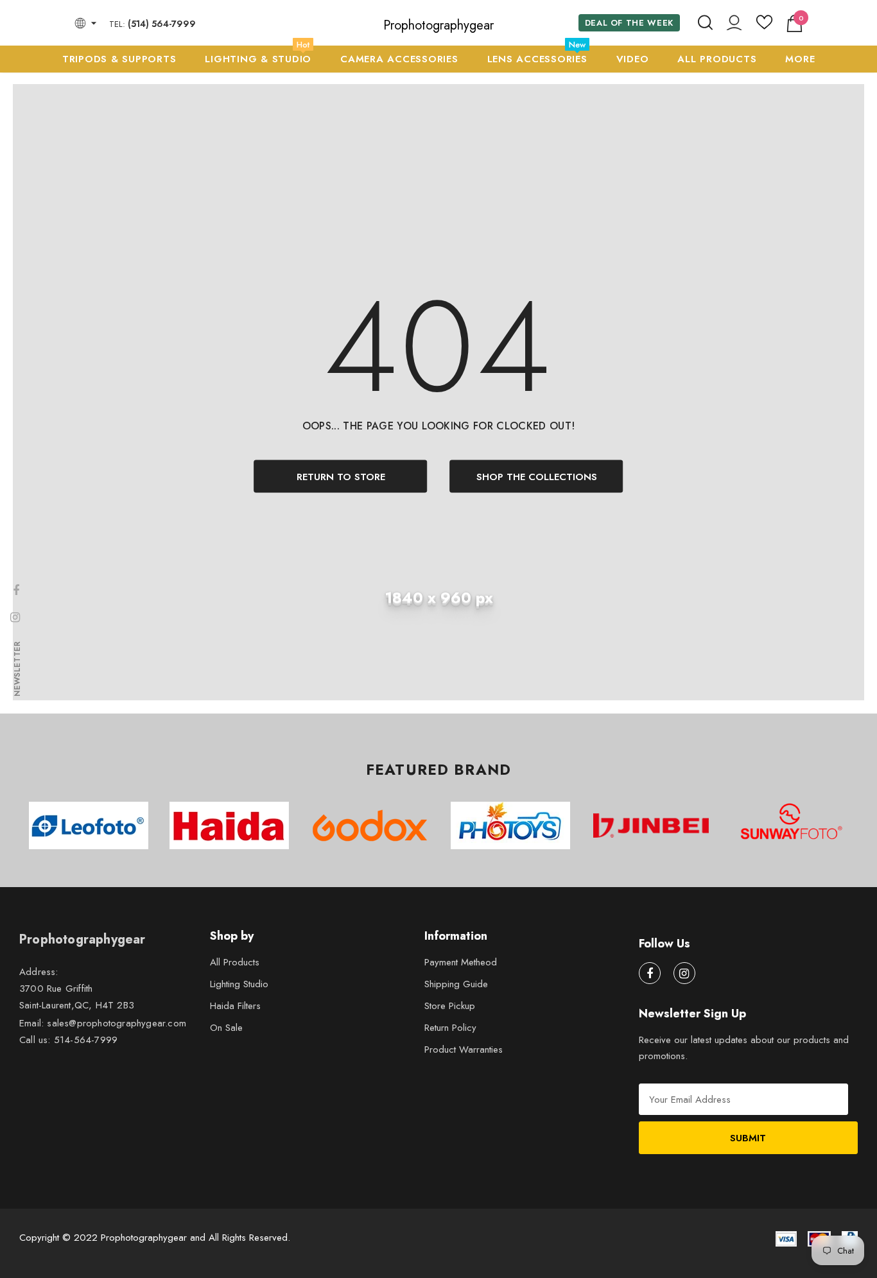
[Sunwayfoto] (791, 826)
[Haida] (229, 825)
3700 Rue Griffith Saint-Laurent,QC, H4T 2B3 (76, 996)
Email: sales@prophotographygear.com (102, 1023)
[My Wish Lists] (764, 27)
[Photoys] (510, 825)
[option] (88, 825)
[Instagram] (684, 973)
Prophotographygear (438, 25)
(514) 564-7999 (162, 23)
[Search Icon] (705, 23)
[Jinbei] (650, 825)
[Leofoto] (88, 825)
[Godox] (369, 825)
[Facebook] (650, 973)
